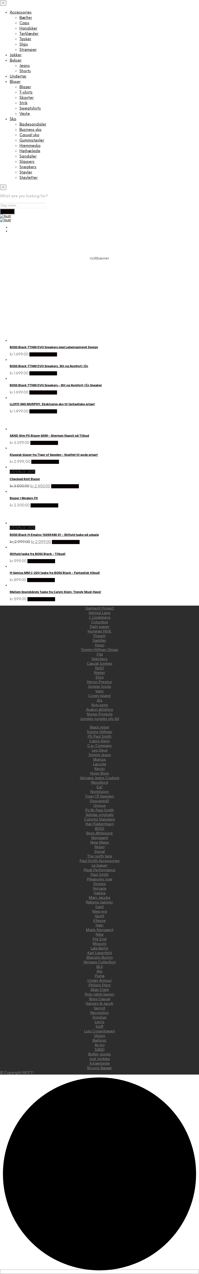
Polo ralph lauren (99, 994)
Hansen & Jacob (99, 1003)
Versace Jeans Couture (99, 777)
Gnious (99, 805)
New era (99, 911)
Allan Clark (100, 989)
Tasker (25, 39)
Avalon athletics (99, 709)
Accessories (21, 12)
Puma (99, 975)
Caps (24, 23)
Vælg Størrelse (43, 354)
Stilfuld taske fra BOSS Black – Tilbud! (38, 554)
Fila (100, 654)
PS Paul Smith (99, 736)
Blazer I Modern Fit (24, 498)
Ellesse (99, 920)
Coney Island (99, 695)
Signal (99, 851)
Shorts (25, 71)
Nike (100, 934)
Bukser (16, 60)
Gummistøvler (31, 140)
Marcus (99, 759)
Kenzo (99, 768)
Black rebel (99, 727)
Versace (100, 888)
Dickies (99, 883)
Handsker (28, 28)
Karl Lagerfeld (99, 952)
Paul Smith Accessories (100, 860)
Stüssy (99, 1035)
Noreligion (99, 791)
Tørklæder (29, 34)
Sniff (99, 1026)
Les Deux (100, 750)
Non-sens (99, 704)
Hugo (99, 644)
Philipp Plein (100, 984)
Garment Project (99, 608)
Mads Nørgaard (99, 929)
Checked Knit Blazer (25, 479)
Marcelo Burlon (99, 957)
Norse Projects (100, 714)
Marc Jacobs (99, 897)
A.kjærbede (100, 1063)
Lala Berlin (99, 948)
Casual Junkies (99, 663)
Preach (99, 635)
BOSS (99, 828)
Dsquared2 (99, 800)
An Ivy (100, 1044)
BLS (99, 966)
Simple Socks (99, 686)
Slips (23, 44)
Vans (99, 690)
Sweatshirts (30, 108)
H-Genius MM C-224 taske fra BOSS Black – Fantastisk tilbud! (55, 573)
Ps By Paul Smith (99, 809)
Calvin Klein (99, 740)
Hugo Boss (99, 773)
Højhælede (29, 151)
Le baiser (99, 865)
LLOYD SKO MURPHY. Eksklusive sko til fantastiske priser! (52, 404)
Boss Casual (99, 998)
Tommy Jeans (99, 754)
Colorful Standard (99, 819)
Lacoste (99, 763)
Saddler (99, 640)
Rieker (99, 672)
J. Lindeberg (99, 617)
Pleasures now (99, 879)
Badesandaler (32, 124)
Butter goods (99, 1054)
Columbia (99, 621)
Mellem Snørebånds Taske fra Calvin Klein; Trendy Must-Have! (55, 592)
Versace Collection (99, 961)
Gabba (99, 892)
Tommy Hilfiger (99, 731)
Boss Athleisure (99, 833)
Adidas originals (100, 814)
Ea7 (100, 786)
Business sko (30, 130)
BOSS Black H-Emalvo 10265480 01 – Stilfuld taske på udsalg (54, 535)
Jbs (99, 700)
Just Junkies (99, 1058)
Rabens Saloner (99, 902)
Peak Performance (100, 869)
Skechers (99, 658)
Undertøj (18, 76)
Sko (13, 119)
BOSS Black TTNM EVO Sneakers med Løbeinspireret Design (54, 347)
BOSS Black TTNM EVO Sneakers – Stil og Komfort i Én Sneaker (56, 385)
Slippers (26, 162)
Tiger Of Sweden (99, 796)
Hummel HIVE (99, 631)
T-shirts (26, 92)
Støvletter (28, 178)
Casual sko (29, 135)
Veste (24, 114)
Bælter (25, 18)
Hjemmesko (30, 146)
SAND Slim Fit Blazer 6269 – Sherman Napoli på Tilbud (49, 435)
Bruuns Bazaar (99, 1067)
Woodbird (99, 782)
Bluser (15, 82)
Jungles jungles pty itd (99, 718)
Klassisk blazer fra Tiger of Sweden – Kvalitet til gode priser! (54, 455)
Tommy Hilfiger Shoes (99, 649)
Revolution (99, 1012)
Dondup (99, 1017)
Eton (100, 677)
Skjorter (26, 98)
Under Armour (99, 980)
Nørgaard (99, 837)
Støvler (25, 172)
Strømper (28, 50)
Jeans (24, 66)
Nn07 (99, 667)
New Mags (99, 842)
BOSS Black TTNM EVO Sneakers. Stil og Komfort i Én (49, 366)
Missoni (99, 943)
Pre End (99, 938)
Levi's (99, 1021)
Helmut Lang (99, 612)
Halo (99, 925)
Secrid (99, 1007)
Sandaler (28, 156)
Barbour (99, 1040)
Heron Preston (99, 681)
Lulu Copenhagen (99, 1031)
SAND (100, 1049)
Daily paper (99, 626)
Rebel (99, 846)
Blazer (25, 87)
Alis (100, 971)
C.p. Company (99, 745)
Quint (99, 915)
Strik (23, 103)
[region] (99, 294)
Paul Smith (100, 874)
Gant (99, 906)
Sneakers (27, 167)
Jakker (16, 55)
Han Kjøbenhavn (99, 823)
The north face (99, 856)
